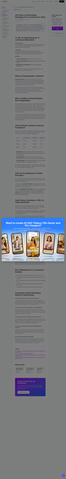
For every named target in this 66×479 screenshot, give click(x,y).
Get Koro (33, 234)
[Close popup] (62, 219)
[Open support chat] (63, 475)
